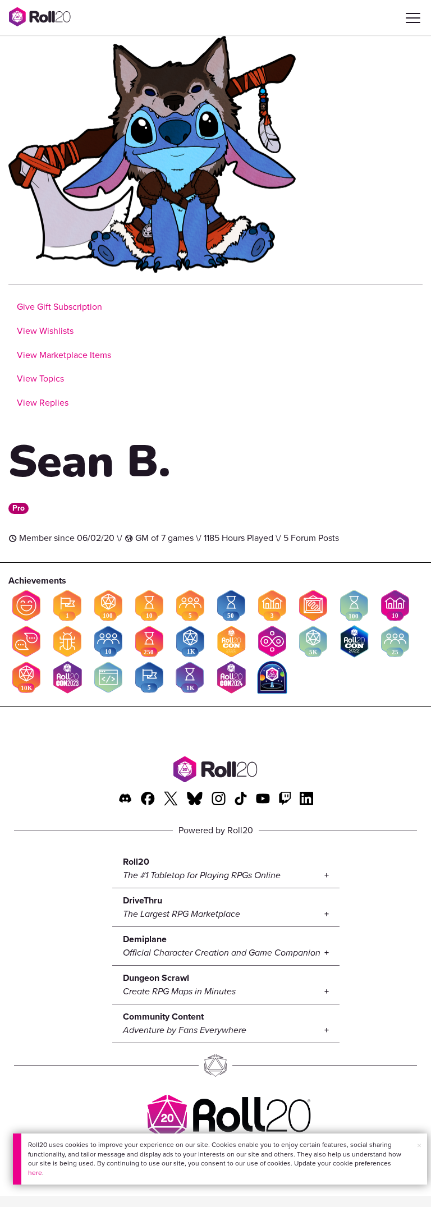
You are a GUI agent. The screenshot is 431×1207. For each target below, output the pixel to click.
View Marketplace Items (64, 354)
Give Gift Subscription (59, 306)
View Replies (42, 402)
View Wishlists (45, 330)
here (35, 1173)
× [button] (419, 1145)
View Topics (40, 378)
